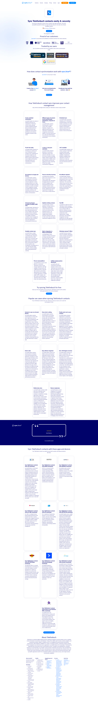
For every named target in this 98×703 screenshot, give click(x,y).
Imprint (65, 661)
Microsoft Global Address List (49, 661)
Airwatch (48, 663)
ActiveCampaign (49, 662)
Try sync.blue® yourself (49, 440)
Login (59, 3)
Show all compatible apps (49, 632)
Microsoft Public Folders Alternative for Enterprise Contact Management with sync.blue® (59, 694)
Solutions (37, 3)
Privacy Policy (66, 663)
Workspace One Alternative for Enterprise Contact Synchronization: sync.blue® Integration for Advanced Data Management (59, 671)
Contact (54, 3)
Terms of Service (66, 662)
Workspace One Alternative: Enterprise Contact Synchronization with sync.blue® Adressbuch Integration (59, 687)
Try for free (72, 2)
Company (46, 3)
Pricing (50, 3)
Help (64, 664)
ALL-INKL (48, 666)
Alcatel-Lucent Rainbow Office (49, 665)
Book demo (65, 2)
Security (41, 3)
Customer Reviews (66, 660)
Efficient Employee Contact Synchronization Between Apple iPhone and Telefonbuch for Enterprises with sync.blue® (59, 680)
